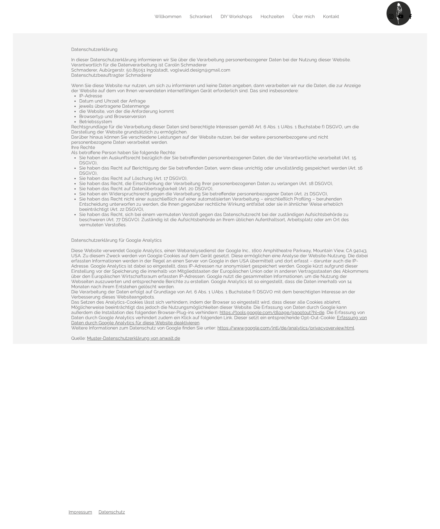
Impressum (80, 511)
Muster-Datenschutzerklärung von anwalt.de (133, 338)
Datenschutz (112, 511)
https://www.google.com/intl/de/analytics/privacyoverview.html (285, 327)
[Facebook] (410, 16)
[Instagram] (391, 16)
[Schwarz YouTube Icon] (400, 16)
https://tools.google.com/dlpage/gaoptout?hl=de (272, 312)
